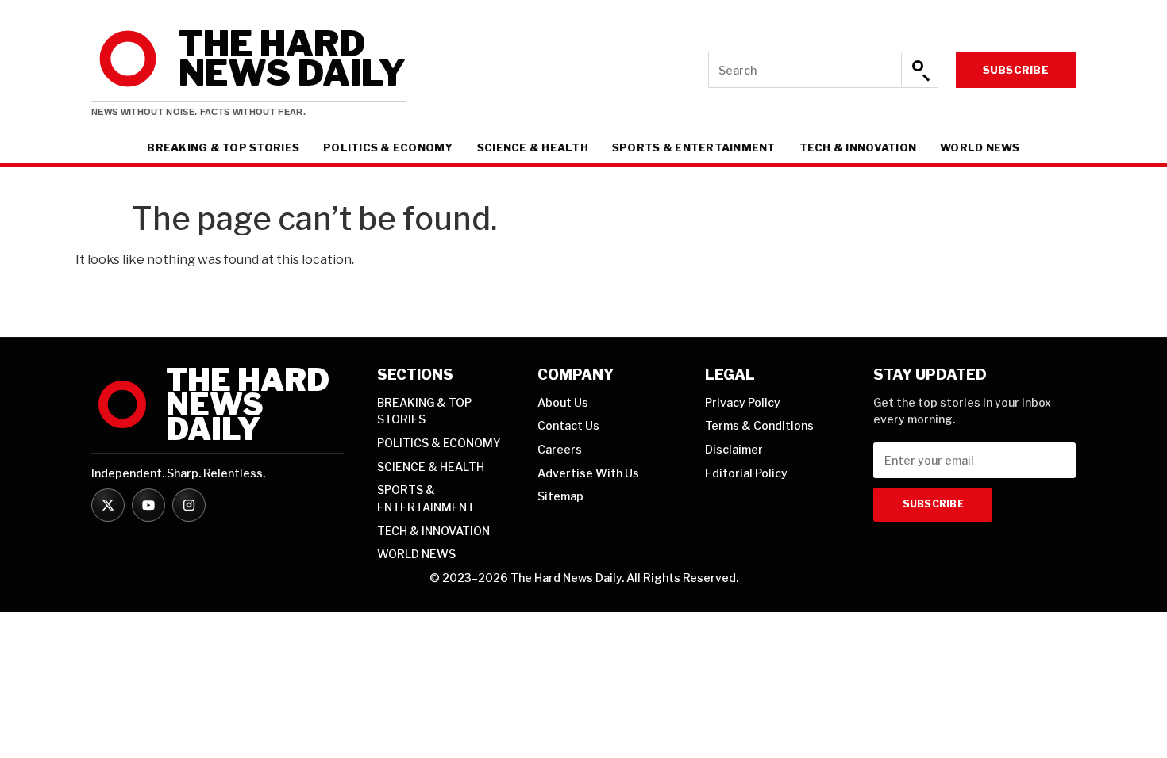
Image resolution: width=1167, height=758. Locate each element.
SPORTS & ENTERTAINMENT (694, 148)
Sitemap (560, 496)
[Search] (919, 69)
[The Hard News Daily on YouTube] (148, 505)
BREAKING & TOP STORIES (223, 148)
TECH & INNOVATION (857, 148)
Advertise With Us (588, 473)
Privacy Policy (742, 402)
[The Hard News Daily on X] (108, 505)
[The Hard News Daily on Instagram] (189, 505)
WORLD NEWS (980, 148)
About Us (562, 402)
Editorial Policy (746, 473)
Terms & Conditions (759, 425)
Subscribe (1016, 69)
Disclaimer (734, 449)
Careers (559, 449)
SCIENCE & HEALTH (532, 148)
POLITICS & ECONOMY (388, 148)
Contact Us (568, 425)
